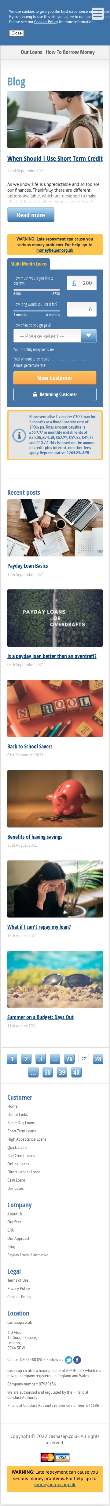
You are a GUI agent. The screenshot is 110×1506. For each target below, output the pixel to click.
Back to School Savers (30, 746)
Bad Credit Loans (21, 1155)
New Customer (54, 378)
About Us (14, 1214)
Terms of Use (17, 1280)
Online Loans (18, 1164)
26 (69, 1058)
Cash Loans (16, 1180)
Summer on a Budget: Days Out (40, 1017)
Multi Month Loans (28, 263)
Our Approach (18, 1238)
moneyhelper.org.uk (54, 250)
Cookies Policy (46, 21)
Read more (31, 214)
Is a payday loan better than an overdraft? (52, 656)
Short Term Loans (21, 1131)
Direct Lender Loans (23, 1172)
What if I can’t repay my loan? (39, 926)
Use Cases (15, 1188)
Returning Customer (58, 394)
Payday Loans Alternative (28, 1255)
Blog (11, 1246)
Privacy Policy (18, 1288)
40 (76, 1072)
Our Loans (31, 52)
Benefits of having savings (34, 836)
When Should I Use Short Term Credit (55, 158)
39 (62, 1072)
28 (98, 1058)
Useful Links (17, 1114)
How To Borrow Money (70, 52)
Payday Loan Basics (27, 565)
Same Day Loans (21, 1122)
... (55, 1058)
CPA (10, 1230)
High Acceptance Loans (26, 1139)
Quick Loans (17, 1147)
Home (12, 1106)
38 (48, 1072)
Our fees (14, 1222)
